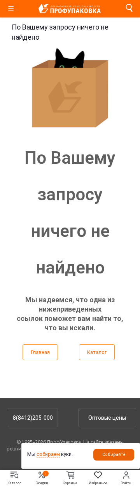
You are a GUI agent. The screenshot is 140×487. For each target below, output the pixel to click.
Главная (40, 352)
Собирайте (114, 454)
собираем (48, 454)
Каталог (97, 352)
